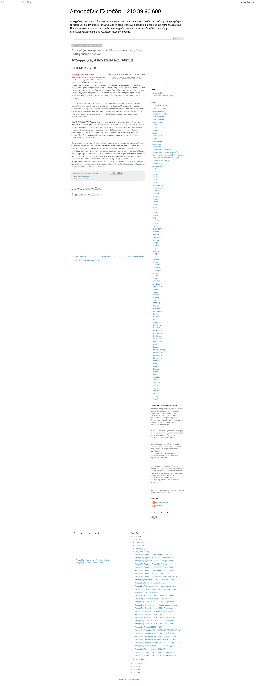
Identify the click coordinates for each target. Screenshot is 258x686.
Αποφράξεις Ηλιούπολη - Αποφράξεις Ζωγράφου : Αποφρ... (156, 605)
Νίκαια (155, 344)
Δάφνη (155, 210)
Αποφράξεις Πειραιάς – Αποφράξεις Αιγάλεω (151, 564)
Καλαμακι (156, 243)
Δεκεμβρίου (139, 542)
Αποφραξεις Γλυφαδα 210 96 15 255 (148, 627)
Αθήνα (80, 176)
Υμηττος (155, 385)
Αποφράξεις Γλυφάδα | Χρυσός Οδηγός (90, 563)
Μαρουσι (156, 289)
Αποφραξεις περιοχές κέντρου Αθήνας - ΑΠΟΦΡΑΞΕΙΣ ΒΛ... (156, 589)
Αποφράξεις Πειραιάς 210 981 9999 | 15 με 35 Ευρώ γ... (155, 567)
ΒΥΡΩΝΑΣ (156, 193)
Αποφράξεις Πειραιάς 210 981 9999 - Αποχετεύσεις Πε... (155, 561)
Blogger (136, 679)
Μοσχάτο (156, 300)
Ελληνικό (156, 224)
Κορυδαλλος (157, 267)
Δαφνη (155, 207)
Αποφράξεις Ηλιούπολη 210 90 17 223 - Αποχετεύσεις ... (155, 611)
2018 (136, 540)
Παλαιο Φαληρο (158, 352)
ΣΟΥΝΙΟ (156, 380)
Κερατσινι (156, 259)
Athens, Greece (83, 179)
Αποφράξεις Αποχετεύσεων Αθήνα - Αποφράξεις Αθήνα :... (155, 586)
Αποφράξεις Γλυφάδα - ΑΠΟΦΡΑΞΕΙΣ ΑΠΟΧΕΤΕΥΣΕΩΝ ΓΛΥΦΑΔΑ (159, 630)
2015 (136, 670)
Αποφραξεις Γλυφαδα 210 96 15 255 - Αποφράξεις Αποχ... (156, 633)
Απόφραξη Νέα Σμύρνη (161, 160)
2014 (136, 673)
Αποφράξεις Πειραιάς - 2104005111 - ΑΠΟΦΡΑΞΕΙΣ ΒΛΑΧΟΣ (157, 577)
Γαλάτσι (155, 199)
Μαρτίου (138, 549)
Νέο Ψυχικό (157, 339)
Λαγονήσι (156, 278)
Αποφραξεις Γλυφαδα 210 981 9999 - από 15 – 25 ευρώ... (156, 636)
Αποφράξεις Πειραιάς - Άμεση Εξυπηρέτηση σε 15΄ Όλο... (155, 555)
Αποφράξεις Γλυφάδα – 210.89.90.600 (115, 11)
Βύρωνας (156, 196)
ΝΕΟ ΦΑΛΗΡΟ (158, 333)
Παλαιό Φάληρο (158, 355)
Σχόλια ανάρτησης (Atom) (90, 260)
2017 (136, 663)
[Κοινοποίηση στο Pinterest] (121, 173)
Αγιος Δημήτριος (158, 117)
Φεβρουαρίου (140, 552)
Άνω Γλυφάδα (158, 141)
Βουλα (155, 180)
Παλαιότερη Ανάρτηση (136, 256)
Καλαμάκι (156, 245)
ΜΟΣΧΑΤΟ (156, 298)
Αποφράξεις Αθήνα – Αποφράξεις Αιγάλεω (150, 583)
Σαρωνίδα (156, 377)
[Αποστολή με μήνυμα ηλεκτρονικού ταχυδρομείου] (111, 173)
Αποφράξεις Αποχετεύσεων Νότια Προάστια (168, 155)
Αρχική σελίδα (107, 256)
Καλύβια (156, 254)
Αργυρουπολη (158, 163)
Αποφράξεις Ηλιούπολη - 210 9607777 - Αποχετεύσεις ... (155, 621)
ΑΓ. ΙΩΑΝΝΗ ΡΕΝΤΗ (160, 106)
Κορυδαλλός (157, 270)
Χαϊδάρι (155, 396)
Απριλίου (138, 545)
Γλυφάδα (156, 204)
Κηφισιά (155, 262)
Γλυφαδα (156, 202)
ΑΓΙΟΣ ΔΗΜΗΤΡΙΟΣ (160, 114)
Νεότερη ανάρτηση (79, 256)
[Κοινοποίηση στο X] (116, 173)
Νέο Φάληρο (157, 336)
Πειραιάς (156, 366)
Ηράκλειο (156, 235)
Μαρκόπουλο (157, 287)
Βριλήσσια (156, 191)
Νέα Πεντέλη (157, 320)
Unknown (158, 506)
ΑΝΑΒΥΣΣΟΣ (157, 136)
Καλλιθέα (156, 251)
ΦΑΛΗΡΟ (156, 391)
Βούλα (155, 182)
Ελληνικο (156, 221)
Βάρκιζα (155, 177)
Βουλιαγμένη (157, 188)
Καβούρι (156, 240)
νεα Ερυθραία (157, 309)
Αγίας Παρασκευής (159, 108)
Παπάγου (156, 361)
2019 (136, 536)
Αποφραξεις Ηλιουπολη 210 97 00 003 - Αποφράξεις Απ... (156, 617)
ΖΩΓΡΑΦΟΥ (157, 226)
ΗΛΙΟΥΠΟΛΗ (157, 229)
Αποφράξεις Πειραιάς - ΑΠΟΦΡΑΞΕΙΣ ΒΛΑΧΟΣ (152, 573)
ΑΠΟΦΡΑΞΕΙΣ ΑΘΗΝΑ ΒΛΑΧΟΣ (146, 592)
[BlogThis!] (113, 173)
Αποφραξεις (157, 144)
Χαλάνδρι (156, 399)
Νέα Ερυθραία (158, 311)
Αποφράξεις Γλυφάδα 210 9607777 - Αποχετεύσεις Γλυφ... (156, 640)
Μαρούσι (156, 292)
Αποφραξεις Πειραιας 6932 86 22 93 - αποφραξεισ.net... (155, 558)
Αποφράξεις (86, 176)
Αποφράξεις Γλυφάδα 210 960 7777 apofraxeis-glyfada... (155, 646)
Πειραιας (156, 363)
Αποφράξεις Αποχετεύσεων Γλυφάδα (166, 152)
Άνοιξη (155, 139)
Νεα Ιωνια (156, 314)
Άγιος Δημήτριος (158, 119)
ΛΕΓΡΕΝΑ (156, 281)
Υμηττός (155, 388)
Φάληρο (155, 394)
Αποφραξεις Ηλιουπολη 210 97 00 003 (149, 614)
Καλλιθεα (156, 248)
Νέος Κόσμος (157, 342)
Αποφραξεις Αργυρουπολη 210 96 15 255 (150, 649)
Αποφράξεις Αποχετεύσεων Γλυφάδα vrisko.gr (92, 560)
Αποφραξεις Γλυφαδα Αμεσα (163, 96)
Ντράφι (155, 347)
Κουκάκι (155, 276)
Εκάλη (155, 218)
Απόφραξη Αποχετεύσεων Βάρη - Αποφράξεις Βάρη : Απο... (156, 599)
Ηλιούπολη (157, 232)
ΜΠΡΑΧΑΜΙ (157, 303)
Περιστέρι (156, 372)
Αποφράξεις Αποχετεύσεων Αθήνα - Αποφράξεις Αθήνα (154, 580)
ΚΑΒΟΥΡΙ (156, 237)
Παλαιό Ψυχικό (158, 358)
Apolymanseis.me (161, 502)
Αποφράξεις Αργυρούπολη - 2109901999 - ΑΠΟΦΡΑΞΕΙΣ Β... (157, 655)
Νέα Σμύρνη (157, 325)
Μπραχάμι (156, 306)
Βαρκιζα (155, 174)
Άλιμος (155, 133)
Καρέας (155, 257)
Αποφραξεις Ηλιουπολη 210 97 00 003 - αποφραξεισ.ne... (156, 624)
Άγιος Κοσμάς (158, 122)
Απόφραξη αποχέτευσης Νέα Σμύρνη (166, 158)
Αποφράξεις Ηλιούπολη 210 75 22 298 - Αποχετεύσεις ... (155, 602)
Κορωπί (155, 273)
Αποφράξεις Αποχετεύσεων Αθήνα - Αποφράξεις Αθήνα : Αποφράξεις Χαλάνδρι (112, 162)
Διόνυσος (156, 213)
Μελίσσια (156, 295)
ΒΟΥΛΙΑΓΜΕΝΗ (158, 185)
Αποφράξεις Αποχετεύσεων (162, 150)
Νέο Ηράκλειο (157, 330)
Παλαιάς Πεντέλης (159, 350)
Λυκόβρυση (157, 284)
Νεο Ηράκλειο (157, 328)
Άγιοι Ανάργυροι (158, 111)
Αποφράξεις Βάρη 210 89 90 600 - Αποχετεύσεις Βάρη (154, 596)
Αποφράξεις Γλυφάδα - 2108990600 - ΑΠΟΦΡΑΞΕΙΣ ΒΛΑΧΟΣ (157, 643)
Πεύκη (155, 374)
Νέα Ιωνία (156, 317)
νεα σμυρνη (157, 322)
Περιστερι (156, 369)
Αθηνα (155, 125)
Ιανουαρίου (139, 659)
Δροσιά (155, 215)
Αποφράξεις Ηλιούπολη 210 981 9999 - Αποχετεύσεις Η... (155, 608)
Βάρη (154, 171)
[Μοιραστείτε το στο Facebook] (118, 173)
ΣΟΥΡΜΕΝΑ (157, 383)
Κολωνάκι (156, 265)
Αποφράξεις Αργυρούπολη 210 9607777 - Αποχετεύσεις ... (156, 652)
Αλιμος (155, 130)
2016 (136, 666)
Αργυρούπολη (158, 166)
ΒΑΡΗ (155, 169)
